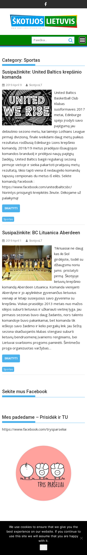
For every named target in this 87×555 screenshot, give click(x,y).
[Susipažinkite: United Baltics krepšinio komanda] (27, 92)
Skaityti (11, 208)
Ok (43, 547)
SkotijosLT (35, 85)
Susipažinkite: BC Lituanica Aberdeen (41, 232)
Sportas (8, 219)
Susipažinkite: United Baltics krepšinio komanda (42, 74)
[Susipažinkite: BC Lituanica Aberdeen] (27, 248)
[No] (81, 538)
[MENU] (82, 40)
